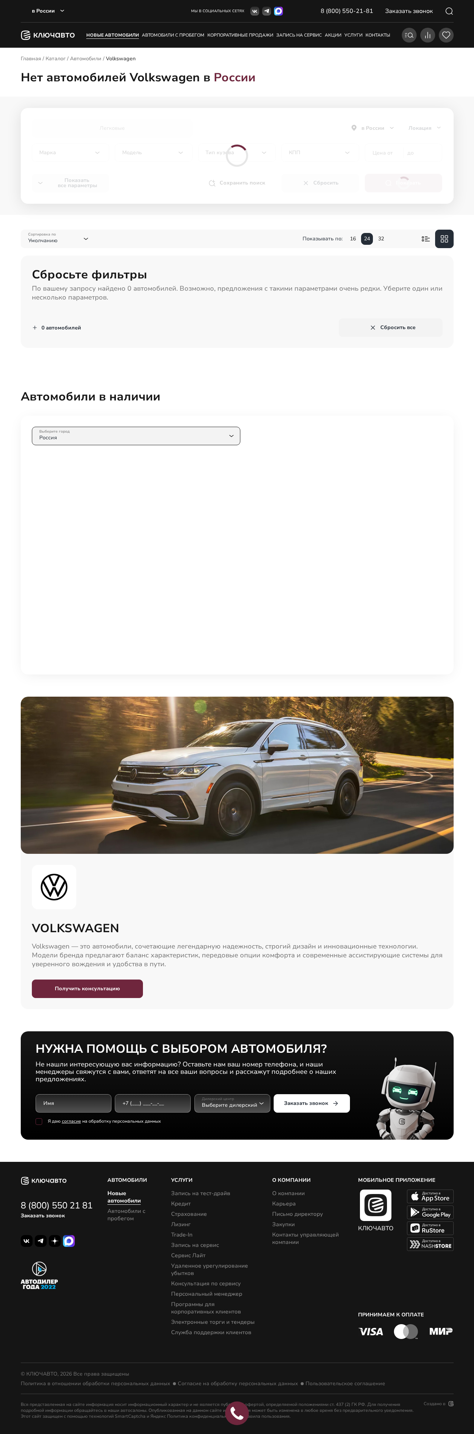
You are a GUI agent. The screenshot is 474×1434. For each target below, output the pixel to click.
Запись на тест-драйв (200, 1193)
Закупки (283, 1224)
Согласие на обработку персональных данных (238, 1383)
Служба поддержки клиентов (211, 1332)
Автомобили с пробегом (173, 35)
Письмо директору (297, 1214)
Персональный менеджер (206, 1294)
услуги (353, 35)
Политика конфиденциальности (202, 1416)
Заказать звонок (306, 1103)
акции (333, 35)
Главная (31, 58)
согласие (71, 1121)
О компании (288, 1193)
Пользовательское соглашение (345, 1383)
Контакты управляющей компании (305, 1238)
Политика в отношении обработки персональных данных (95, 1383)
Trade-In (182, 1234)
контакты (377, 35)
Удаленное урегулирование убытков (209, 1269)
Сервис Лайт (188, 1255)
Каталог (56, 58)
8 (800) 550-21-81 (347, 11)
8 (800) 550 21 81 (57, 1205)
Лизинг (181, 1224)
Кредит (181, 1203)
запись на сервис (299, 35)
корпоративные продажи (240, 35)
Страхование (189, 1214)
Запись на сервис (195, 1245)
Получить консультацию (87, 988)
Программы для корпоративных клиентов (206, 1308)
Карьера (284, 1203)
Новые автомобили (112, 35)
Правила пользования (265, 1416)
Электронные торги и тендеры (213, 1322)
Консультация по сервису (206, 1283)
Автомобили (85, 58)
